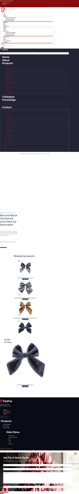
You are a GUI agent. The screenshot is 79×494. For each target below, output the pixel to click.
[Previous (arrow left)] (1, 493)
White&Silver (9, 72)
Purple (7, 77)
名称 (4, 463)
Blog (4, 38)
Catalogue (5, 22)
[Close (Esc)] (7, 492)
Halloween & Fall (10, 131)
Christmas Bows (9, 19)
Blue (7, 75)
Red (7, 115)
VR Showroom (7, 40)
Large (7, 85)
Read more (25, 279)
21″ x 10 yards (9, 91)
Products (7, 63)
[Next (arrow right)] (3, 493)
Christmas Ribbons (10, 17)
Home (4, 28)
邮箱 (4, 467)
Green (7, 68)
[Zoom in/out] (1, 492)
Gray (7, 81)
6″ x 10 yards (9, 94)
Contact (4, 27)
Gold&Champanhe (10, 71)
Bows (23, 153)
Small (7, 88)
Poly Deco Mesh (9, 20)
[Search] (2, 47)
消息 (4, 471)
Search (2, 44)
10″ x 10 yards (9, 141)
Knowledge (9, 99)
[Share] (5, 492)
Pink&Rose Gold (9, 74)
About (5, 29)
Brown (7, 78)
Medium (7, 87)
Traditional (8, 69)
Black (8, 128)
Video (4, 39)
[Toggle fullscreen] (3, 492)
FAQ (5, 149)
